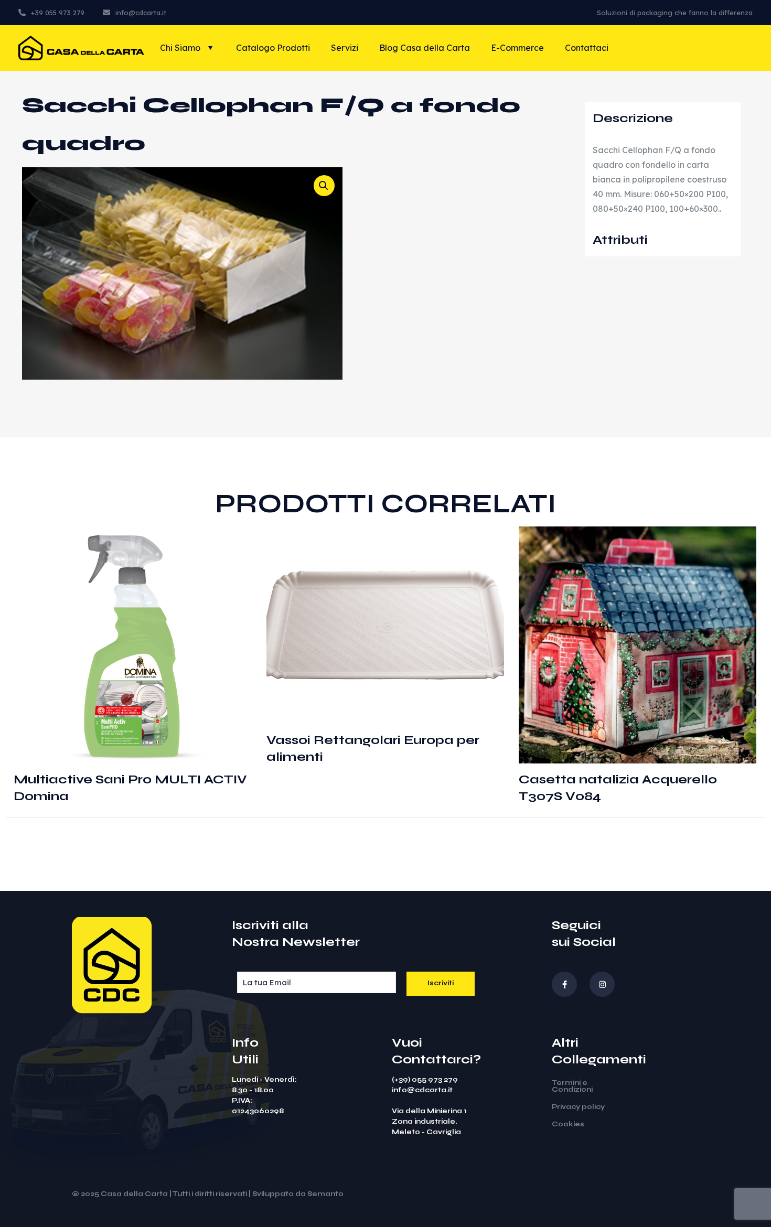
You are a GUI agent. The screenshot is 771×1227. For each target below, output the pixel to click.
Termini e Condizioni (572, 1086)
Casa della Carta (134, 1194)
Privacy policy (578, 1107)
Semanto (325, 1194)
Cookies (568, 1124)
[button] (324, 185)
